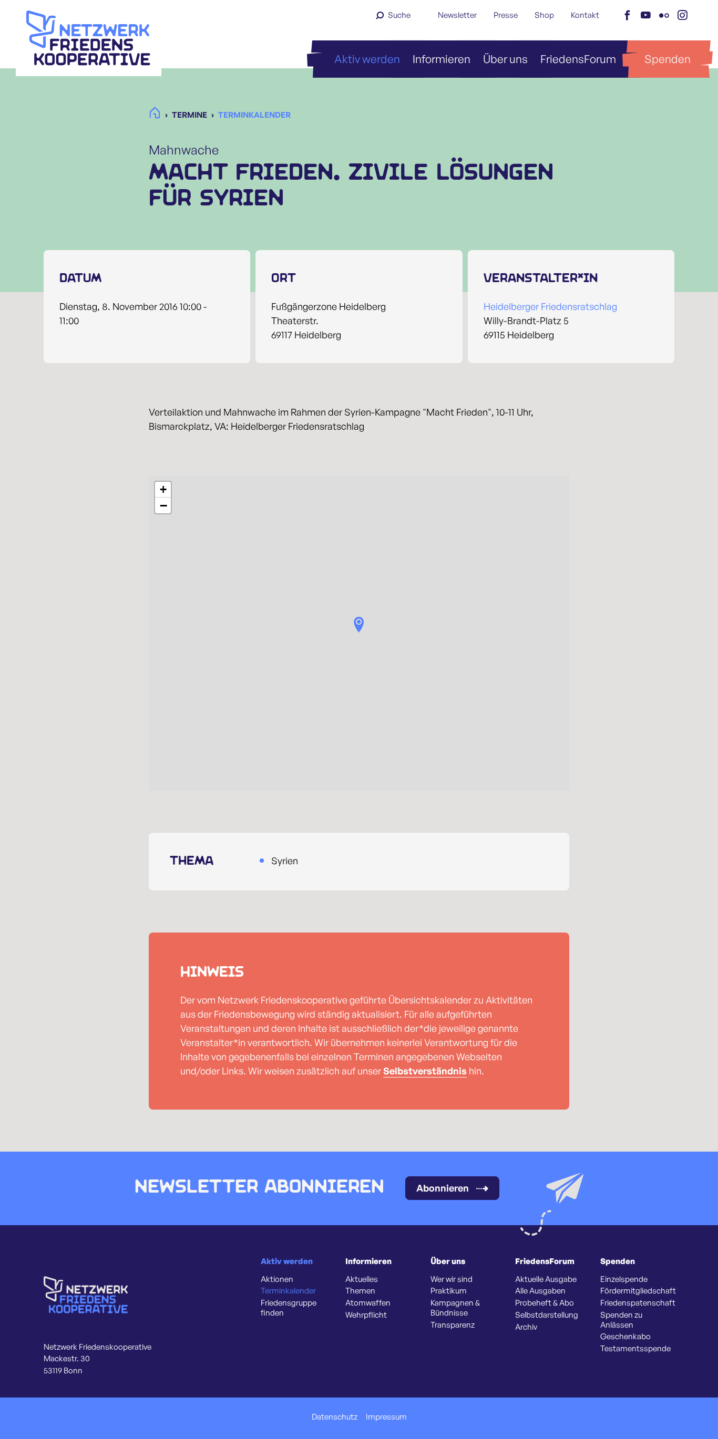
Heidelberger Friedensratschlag (550, 306)
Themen (360, 1291)
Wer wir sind (451, 1279)
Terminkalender (288, 1291)
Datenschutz (334, 1417)
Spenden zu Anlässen (621, 1320)
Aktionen (277, 1279)
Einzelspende (624, 1279)
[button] (359, 625)
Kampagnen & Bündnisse (455, 1308)
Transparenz (452, 1325)
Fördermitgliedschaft (638, 1291)
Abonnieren (442, 1188)
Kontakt (585, 15)
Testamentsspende (635, 1348)
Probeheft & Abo (544, 1303)
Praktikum (448, 1291)
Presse (506, 15)
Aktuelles (361, 1279)
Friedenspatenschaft (637, 1303)
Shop (544, 15)
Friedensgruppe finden (288, 1308)
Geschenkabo (625, 1336)
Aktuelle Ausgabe (546, 1279)
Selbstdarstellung (546, 1315)
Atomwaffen (368, 1303)
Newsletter (457, 15)
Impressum (386, 1417)
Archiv (526, 1327)
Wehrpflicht (366, 1315)
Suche (399, 15)
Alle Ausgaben (540, 1291)
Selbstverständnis (425, 1070)
